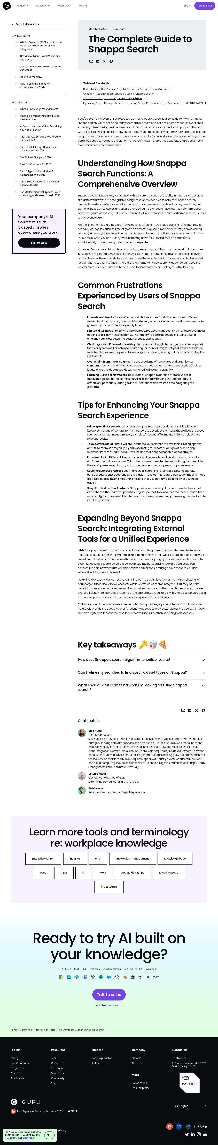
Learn (54, 1058)
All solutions (17, 1078)
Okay (49, 1135)
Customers (57, 1063)
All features (17, 1073)
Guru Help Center (101, 1058)
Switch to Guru (140, 1083)
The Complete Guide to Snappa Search (81, 1030)
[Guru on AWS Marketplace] (190, 1083)
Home (14, 1030)
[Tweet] (104, 61)
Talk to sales (205, 5)
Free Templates (141, 1088)
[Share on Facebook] (111, 61)
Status (95, 1063)
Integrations (18, 1068)
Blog (53, 1083)
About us (137, 1063)
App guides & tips (45, 1030)
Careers (136, 1058)
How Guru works (20, 1063)
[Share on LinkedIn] (97, 61)
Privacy (62, 1130)
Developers (57, 1073)
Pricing (83, 5)
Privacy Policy (28, 1138)
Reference (26, 1030)
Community (57, 1078)
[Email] (91, 61)
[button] (23, 6)
